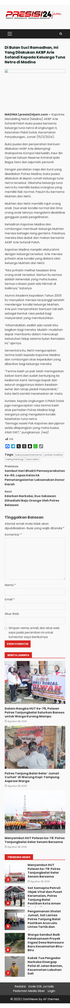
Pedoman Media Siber (29, 991)
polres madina (54, 455)
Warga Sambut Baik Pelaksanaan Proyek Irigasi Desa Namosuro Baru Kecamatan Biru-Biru (14, 943)
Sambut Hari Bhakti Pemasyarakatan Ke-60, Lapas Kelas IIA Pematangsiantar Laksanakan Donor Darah (35, 475)
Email (10, 599)
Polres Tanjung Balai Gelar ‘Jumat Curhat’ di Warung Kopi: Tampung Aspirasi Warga (35, 747)
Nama (10, 585)
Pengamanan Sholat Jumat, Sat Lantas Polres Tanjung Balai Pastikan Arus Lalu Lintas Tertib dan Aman (14, 920)
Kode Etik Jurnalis (41, 986)
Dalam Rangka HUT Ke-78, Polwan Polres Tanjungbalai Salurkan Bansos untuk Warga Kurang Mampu (35, 682)
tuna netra (32, 459)
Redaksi (20, 986)
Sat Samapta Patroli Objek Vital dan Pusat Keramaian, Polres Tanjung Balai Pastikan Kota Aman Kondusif (14, 896)
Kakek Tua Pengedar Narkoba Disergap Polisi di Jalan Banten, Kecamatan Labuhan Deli (14, 966)
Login (51, 991)
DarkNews (30, 999)
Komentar (13, 534)
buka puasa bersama (28, 455)
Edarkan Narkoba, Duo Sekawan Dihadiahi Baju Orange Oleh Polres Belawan (32, 498)
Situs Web (12, 614)
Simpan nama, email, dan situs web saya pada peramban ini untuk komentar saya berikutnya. (34, 632)
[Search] (61, 33)
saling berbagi (15, 459)
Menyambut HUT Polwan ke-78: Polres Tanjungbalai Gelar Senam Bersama (35, 811)
